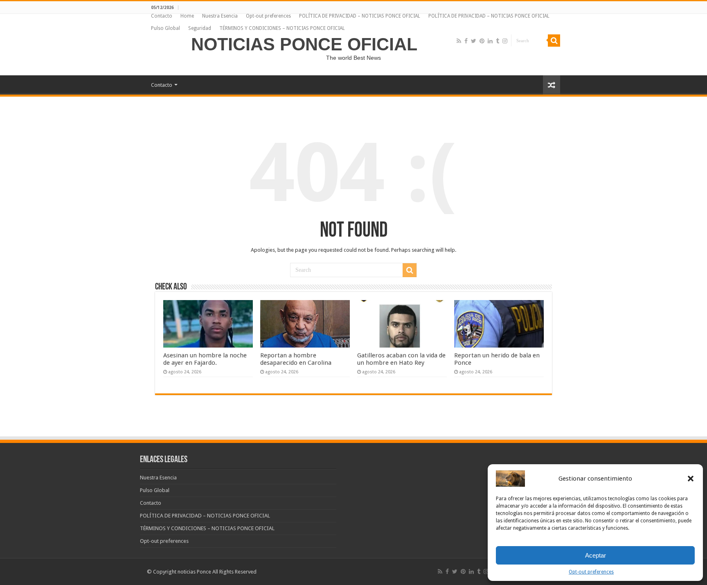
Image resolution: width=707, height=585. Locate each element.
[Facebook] (466, 41)
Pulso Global (165, 28)
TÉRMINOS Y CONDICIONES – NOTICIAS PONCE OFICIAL (282, 28)
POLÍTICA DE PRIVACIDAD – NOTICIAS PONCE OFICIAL (359, 16)
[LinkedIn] (490, 41)
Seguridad (199, 28)
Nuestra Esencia (220, 16)
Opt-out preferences (591, 572)
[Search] (554, 40)
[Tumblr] (497, 41)
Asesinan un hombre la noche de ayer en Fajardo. (205, 359)
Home (187, 16)
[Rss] (459, 41)
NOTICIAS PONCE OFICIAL (304, 44)
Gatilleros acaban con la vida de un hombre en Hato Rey (401, 359)
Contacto (161, 16)
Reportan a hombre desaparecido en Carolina (295, 359)
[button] (691, 478)
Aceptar (595, 555)
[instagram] (505, 41)
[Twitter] (473, 41)
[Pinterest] (482, 41)
